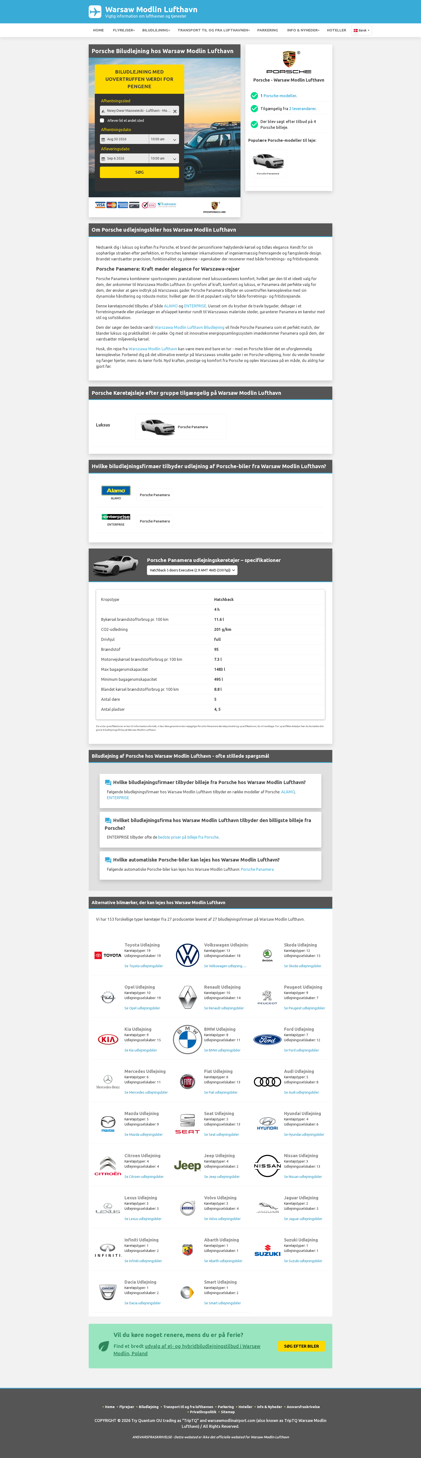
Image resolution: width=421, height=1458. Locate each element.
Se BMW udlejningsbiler (222, 1050)
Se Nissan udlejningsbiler (303, 1177)
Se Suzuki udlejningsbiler (303, 1261)
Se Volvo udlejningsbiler (222, 1219)
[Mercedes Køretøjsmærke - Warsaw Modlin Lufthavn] (108, 1081)
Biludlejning (155, 30)
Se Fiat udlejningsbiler (221, 1092)
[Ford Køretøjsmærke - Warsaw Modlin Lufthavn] (267, 1039)
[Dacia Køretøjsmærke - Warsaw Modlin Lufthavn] (108, 1292)
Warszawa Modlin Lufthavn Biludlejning (189, 327)
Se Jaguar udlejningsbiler (303, 1219)
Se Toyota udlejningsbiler (143, 966)
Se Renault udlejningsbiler (224, 1008)
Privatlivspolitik (203, 1412)
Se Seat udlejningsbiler (221, 1134)
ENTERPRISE (195, 306)
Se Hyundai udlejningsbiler (304, 1134)
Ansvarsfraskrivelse (303, 1407)
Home (98, 30)
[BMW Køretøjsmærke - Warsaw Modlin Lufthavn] (187, 1039)
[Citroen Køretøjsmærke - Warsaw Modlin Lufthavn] (108, 1166)
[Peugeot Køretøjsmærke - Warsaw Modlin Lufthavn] (267, 997)
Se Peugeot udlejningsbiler (304, 1008)
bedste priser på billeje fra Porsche (188, 837)
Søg (139, 172)
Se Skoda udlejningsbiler (302, 966)
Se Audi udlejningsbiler (301, 1092)
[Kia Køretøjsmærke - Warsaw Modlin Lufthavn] (108, 1039)
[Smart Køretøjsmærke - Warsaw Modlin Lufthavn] (187, 1292)
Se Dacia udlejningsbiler (142, 1303)
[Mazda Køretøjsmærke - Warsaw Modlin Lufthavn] (108, 1124)
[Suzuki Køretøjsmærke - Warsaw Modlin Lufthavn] (267, 1250)
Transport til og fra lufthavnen (213, 30)
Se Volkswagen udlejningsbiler (227, 966)
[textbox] (139, 110)
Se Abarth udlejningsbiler (223, 1261)
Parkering (267, 30)
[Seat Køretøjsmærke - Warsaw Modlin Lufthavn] (187, 1124)
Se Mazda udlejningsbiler (143, 1134)
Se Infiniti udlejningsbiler (143, 1261)
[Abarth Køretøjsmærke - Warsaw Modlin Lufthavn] (187, 1250)
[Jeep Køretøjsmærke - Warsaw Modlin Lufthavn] (187, 1166)
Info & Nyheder (302, 30)
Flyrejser (123, 30)
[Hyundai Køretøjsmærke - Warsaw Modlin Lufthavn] (267, 1124)
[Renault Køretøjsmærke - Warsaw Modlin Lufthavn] (187, 997)
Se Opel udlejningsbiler (142, 1008)
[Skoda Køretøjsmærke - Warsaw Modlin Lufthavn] (267, 955)
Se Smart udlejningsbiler (222, 1303)
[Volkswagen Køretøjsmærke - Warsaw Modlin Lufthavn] (187, 955)
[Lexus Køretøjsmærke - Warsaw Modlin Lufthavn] (108, 1208)
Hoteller (336, 30)
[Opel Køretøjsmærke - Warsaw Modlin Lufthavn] (108, 997)
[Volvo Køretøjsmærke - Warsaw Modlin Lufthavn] (187, 1208)
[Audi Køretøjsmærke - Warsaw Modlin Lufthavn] (267, 1082)
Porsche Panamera (257, 869)
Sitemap (228, 1412)
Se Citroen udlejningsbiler (144, 1177)
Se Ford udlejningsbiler (301, 1050)
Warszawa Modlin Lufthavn (153, 349)
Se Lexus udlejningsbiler (143, 1219)
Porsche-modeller (280, 96)
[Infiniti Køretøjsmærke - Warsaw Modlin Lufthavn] (108, 1250)
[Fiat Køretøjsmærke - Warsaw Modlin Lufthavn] (187, 1081)
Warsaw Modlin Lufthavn (151, 11)
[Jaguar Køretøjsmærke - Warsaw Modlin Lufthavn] (267, 1208)
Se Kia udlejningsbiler (140, 1050)
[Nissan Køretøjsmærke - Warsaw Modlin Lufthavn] (267, 1166)
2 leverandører (302, 108)
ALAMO (171, 306)
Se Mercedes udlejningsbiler (146, 1092)
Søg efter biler (301, 1346)
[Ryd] (175, 111)
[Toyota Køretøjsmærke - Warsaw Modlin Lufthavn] (108, 955)
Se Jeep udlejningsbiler (222, 1177)
